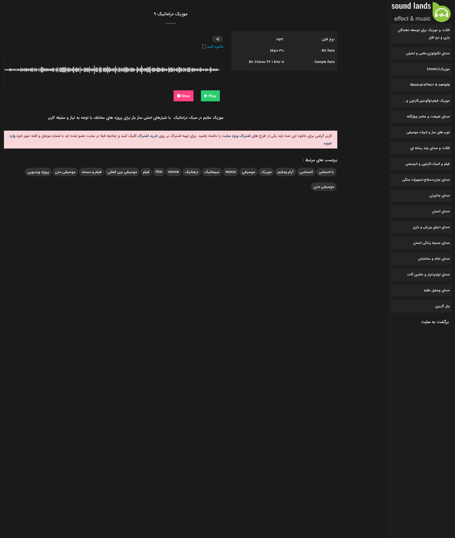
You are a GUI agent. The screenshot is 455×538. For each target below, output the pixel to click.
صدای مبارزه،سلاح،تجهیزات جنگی (426, 179)
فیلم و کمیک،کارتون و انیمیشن (427, 164)
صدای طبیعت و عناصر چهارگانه (428, 116)
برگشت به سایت (435, 322)
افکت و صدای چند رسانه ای (430, 148)
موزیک (266, 172)
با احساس (326, 172)
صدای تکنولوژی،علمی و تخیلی (428, 53)
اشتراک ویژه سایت (236, 136)
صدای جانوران (439, 195)
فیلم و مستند (91, 172)
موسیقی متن (65, 172)
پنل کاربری (442, 306)
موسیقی (248, 172)
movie (173, 172)
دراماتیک (191, 172)
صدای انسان (441, 211)
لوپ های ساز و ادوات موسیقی (428, 132)
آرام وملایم (286, 172)
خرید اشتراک (147, 136)
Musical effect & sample (430, 85)
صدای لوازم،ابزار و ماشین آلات (428, 274)
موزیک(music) (438, 69)
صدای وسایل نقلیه (437, 290)
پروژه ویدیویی (38, 172)
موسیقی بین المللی (122, 172)
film (158, 172)
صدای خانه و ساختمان (434, 258)
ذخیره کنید (215, 47)
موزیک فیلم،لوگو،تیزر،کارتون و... (426, 100)
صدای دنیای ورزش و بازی (431, 227)
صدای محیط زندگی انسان (431, 243)
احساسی (306, 172)
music (230, 172)
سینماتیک (211, 172)
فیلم (146, 172)
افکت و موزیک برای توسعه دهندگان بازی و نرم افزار (424, 33)
